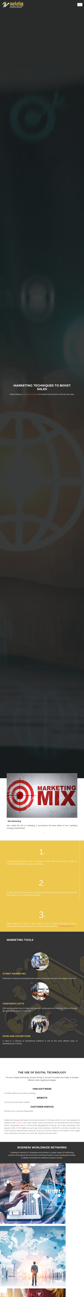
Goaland (19, 1123)
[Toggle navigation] (79, 4)
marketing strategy (30, 394)
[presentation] (36, 832)
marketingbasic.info (66, 926)
